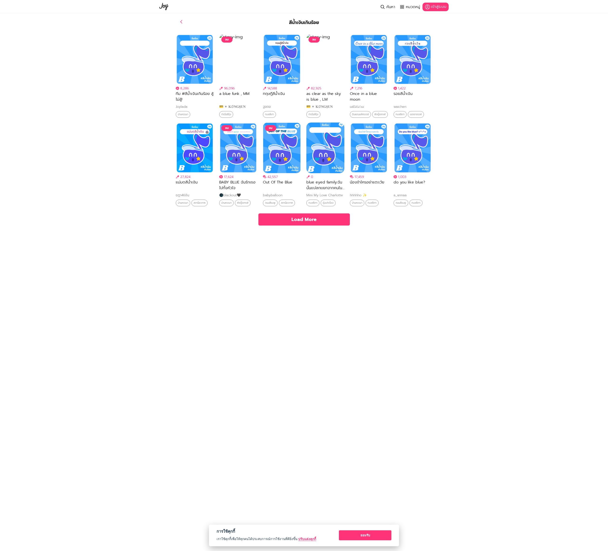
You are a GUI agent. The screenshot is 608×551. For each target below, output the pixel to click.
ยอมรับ (365, 535)
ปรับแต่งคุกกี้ (307, 539)
